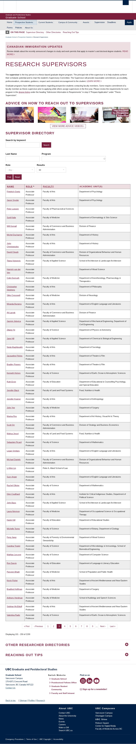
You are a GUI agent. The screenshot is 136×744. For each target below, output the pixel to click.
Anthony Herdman (15, 598)
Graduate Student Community (59, 688)
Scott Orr (11, 425)
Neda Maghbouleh (15, 347)
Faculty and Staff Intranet (63, 693)
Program (46, 154)
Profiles (31, 700)
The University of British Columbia (12, 6)
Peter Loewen (13, 209)
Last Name (11, 154)
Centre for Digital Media (105, 726)
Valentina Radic (13, 615)
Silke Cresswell (13, 295)
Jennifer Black (13, 390)
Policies (18, 27)
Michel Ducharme (14, 235)
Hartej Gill (11, 520)
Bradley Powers (14, 364)
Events (62, 721)
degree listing (24, 92)
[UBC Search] (126, 2)
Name (10, 186)
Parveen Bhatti (13, 572)
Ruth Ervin (11, 382)
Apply (129, 22)
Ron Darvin (12, 563)
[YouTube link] (96, 681)
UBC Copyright (45, 739)
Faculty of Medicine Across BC (108, 729)
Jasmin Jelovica (14, 321)
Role (8, 165)
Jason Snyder (13, 200)
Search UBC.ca (65, 730)
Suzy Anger (12, 477)
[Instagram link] (83, 681)
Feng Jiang (11, 537)
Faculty (48, 186)
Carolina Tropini (13, 546)
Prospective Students (24, 22)
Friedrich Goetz (13, 191)
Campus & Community (67, 22)
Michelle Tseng (13, 529)
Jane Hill (10, 338)
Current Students (46, 22)
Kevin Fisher (12, 580)
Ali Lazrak (11, 312)
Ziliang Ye (11, 330)
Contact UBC (64, 713)
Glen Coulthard (13, 494)
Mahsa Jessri (13, 433)
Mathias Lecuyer (14, 554)
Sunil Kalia (11, 217)
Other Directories (53, 32)
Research (40, 700)
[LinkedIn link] (89, 681)
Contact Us (10, 688)
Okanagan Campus (103, 716)
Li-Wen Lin (11, 468)
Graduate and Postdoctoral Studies (68, 669)
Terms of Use (31, 739)
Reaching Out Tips (71, 32)
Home (9, 22)
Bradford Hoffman (14, 589)
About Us (29, 28)
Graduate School (11, 37)
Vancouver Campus (104, 713)
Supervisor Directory (35, 32)
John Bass (11, 503)
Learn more (93, 81)
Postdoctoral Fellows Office (64, 683)
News (61, 719)
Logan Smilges (13, 451)
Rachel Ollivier (13, 485)
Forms (10, 27)
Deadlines (111, 22)
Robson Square (102, 723)
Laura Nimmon (13, 511)
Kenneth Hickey (14, 373)
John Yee (11, 408)
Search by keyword (16, 140)
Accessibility (58, 739)
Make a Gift (64, 727)
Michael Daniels (14, 459)
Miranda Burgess (14, 304)
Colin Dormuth (13, 278)
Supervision (99, 22)
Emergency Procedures (15, 739)
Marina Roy (12, 416)
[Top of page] (8, 32)
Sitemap (23, 700)
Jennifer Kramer (14, 399)
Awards (86, 22)
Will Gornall (12, 226)
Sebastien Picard (14, 442)
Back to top (11, 700)
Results (41, 165)
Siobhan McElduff (14, 606)
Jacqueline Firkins (14, 356)
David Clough (12, 252)
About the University (67, 716)
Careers (62, 724)
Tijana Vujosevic (14, 261)
